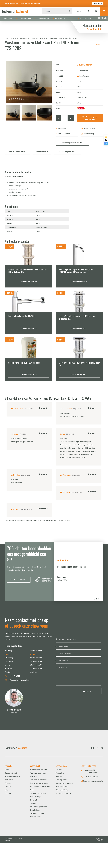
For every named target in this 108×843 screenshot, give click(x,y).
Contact (8, 793)
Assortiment (14, 38)
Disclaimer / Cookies (63, 793)
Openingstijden (61, 780)
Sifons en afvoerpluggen (39, 783)
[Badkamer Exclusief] (15, 11)
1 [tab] (9, 99)
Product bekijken (27, 281)
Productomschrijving (16, 152)
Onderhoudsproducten (38, 807)
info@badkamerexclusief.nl (19, 680)
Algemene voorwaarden (64, 783)
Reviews (8, 783)
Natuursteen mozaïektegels (40, 786)
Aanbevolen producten (66, 152)
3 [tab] (13, 99)
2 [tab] (11, 99)
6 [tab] (19, 99)
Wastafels (23, 38)
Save (82, 108)
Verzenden (87, 691)
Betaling (59, 776)
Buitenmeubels (35, 817)
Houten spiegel (35, 796)
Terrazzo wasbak (32, 38)
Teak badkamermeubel (38, 780)
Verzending (60, 773)
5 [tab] (17, 99)
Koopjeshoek (35, 810)
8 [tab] (24, 99)
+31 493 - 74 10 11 (87, 18)
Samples (33, 803)
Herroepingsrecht (62, 786)
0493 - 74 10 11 (14, 676)
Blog (6, 790)
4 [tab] (15, 99)
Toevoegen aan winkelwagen (91, 118)
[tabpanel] (29, 82)
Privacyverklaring (62, 790)
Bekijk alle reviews (17, 580)
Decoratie (34, 800)
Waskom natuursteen (38, 773)
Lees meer (96, 3)
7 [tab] (21, 99)
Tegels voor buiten (37, 813)
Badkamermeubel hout (38, 770)
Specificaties (41, 152)
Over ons (8, 786)
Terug (97, 44)
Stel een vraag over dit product (71, 143)
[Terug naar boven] (103, 838)
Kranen (32, 790)
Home (7, 38)
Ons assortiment (11, 773)
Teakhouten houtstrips (38, 793)
